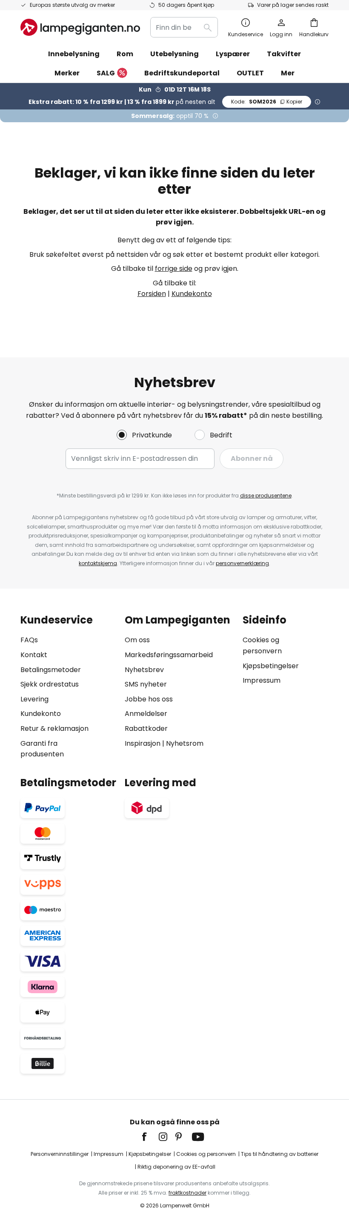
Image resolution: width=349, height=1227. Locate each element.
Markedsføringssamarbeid (169, 655)
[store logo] (80, 27)
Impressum (261, 680)
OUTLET (250, 73)
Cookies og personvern (206, 1154)
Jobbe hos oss (149, 699)
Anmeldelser (146, 713)
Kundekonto (192, 294)
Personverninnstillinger (60, 1154)
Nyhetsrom (184, 743)
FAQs (29, 640)
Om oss (137, 640)
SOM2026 (266, 101)
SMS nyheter (146, 684)
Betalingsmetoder (50, 670)
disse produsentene (266, 495)
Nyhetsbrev (144, 670)
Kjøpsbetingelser (271, 666)
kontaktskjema (98, 563)
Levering (34, 699)
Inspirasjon (142, 743)
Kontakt (33, 655)
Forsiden (151, 294)
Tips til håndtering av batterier (279, 1154)
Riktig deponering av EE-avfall (176, 1166)
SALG (106, 73)
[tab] (68, 687)
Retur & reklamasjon (54, 728)
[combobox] (184, 27)
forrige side (173, 268)
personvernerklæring (242, 563)
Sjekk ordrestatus (49, 684)
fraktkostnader (187, 1192)
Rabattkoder (146, 728)
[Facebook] (149, 1136)
